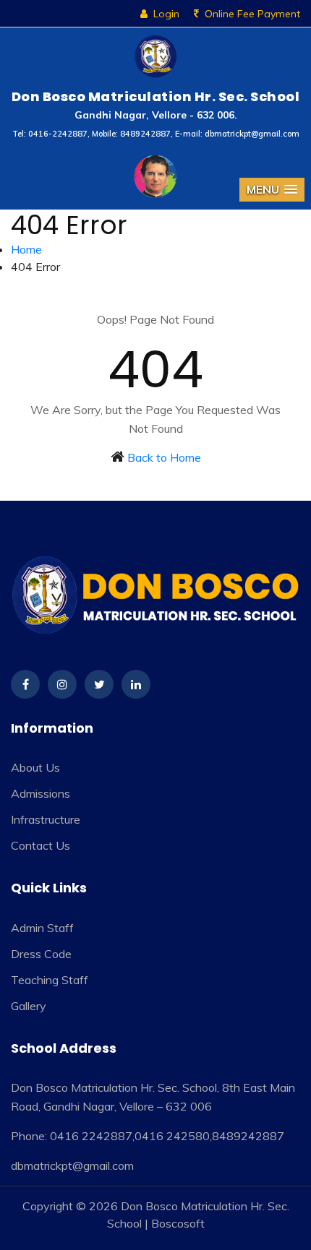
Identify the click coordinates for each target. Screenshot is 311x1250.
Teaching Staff (49, 980)
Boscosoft (178, 1223)
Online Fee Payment (252, 13)
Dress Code (41, 954)
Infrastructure (45, 819)
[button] (271, 190)
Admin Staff (42, 928)
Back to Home (164, 457)
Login (166, 13)
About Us (35, 767)
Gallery (28, 1006)
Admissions (40, 793)
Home (26, 249)
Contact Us (40, 845)
